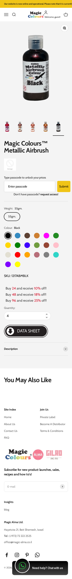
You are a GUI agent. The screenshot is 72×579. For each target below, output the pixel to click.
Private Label (47, 417)
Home (7, 417)
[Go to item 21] (45, 127)
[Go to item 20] (32, 127)
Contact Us (10, 431)
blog (6, 509)
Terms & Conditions (51, 431)
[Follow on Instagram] (17, 555)
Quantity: (9, 308)
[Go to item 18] (7, 127)
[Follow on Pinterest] (27, 555)
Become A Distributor (52, 424)
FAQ (6, 437)
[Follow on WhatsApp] (37, 555)
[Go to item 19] (20, 127)
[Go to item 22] (58, 127)
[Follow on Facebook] (6, 555)
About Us (9, 424)
